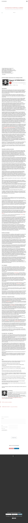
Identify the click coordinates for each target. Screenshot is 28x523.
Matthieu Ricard (8, 301)
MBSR (21, 339)
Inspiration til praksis (13, 9)
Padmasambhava (16, 272)
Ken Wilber (21, 214)
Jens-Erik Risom (8, 9)
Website (3, 428)
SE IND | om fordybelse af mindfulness (7, 402)
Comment (2, 418)
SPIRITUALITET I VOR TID (11, 397)
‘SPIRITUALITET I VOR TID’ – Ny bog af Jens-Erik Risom (9, 406)
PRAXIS (17, 9)
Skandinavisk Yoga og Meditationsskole (9, 127)
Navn (2, 425)
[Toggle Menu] (26, 1)
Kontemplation (4, 1)
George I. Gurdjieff (19, 283)
